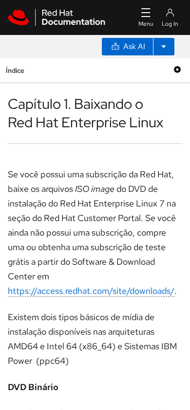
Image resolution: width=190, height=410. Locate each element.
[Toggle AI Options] (163, 46)
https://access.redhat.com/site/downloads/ (91, 290)
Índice (14, 70)
